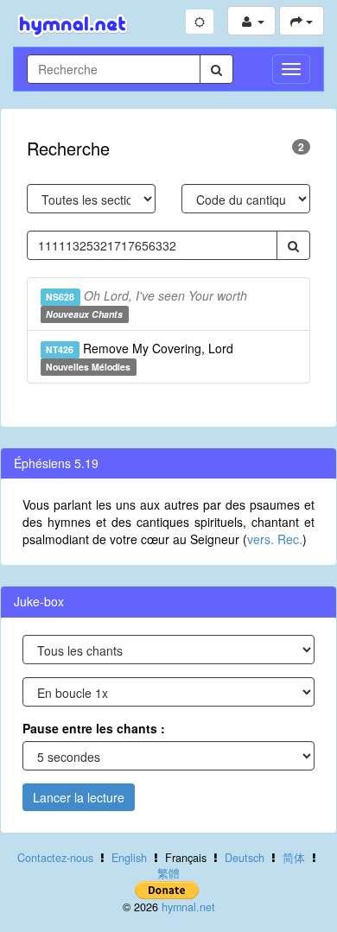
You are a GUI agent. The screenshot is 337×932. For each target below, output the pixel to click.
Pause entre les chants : (93, 728)
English (129, 857)
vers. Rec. (274, 539)
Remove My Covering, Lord (139, 356)
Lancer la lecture (78, 797)
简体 (294, 857)
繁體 (168, 873)
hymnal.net (188, 907)
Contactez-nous (55, 857)
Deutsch (244, 857)
